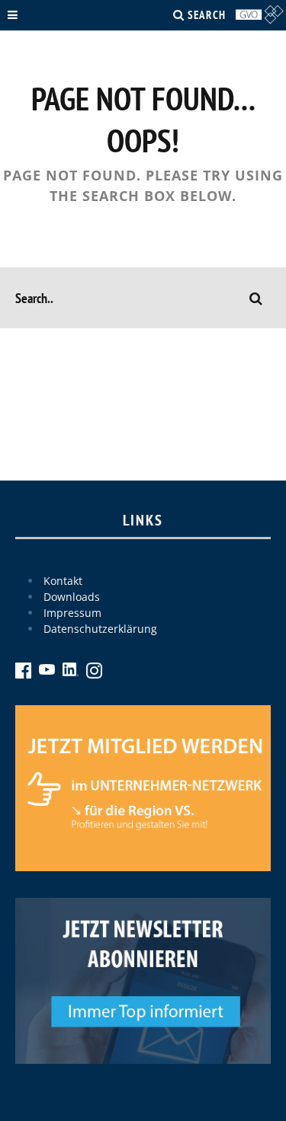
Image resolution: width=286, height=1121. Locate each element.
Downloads (71, 596)
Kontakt (62, 580)
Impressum (72, 612)
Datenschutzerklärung (100, 628)
